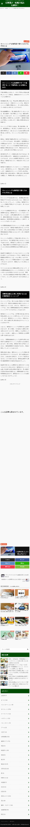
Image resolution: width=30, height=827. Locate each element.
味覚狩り (5, 750)
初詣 (3, 746)
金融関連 (4, 544)
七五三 (4, 732)
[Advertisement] (15, 24)
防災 (3, 814)
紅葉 (3, 791)
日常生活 (5, 768)
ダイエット (6, 709)
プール (4, 727)
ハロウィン (5, 718)
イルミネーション (7, 704)
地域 (3, 755)
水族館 (4, 782)
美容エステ (6, 796)
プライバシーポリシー (4, 821)
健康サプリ (5, 741)
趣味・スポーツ (7, 805)
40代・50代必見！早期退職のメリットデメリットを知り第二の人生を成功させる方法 (18, 661)
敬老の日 (4, 764)
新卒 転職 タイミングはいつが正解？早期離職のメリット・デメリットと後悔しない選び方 (18, 666)
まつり (4, 700)
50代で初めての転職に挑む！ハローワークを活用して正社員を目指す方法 (18, 672)
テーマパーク (6, 714)
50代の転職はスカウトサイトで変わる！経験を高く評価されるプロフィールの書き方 (18, 684)
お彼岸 (4, 695)
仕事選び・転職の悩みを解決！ (15, 4)
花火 (3, 800)
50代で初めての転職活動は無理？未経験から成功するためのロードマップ (18, 678)
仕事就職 (5, 736)
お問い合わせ (12, 821)
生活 (3, 787)
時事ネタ (4, 778)
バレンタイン (6, 723)
